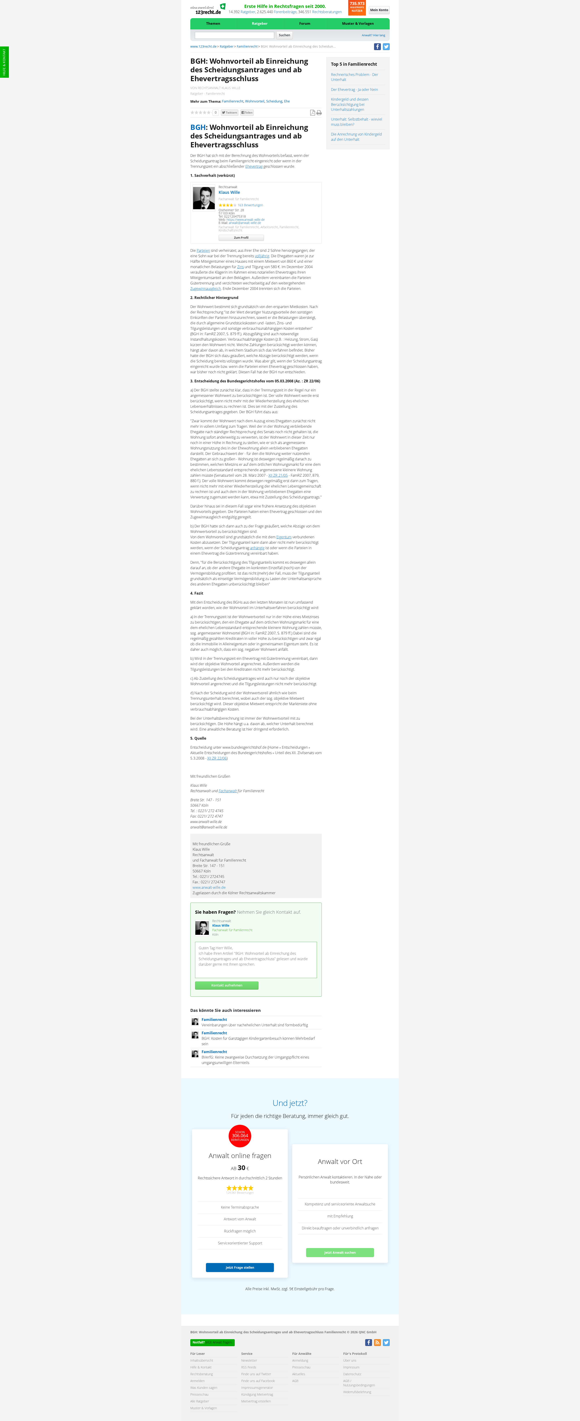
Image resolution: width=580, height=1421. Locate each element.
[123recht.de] (208, 9)
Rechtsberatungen (327, 12)
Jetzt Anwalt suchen (340, 1252)
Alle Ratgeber (199, 1401)
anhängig (257, 548)
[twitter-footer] (386, 1342)
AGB (295, 1381)
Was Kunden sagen (203, 1387)
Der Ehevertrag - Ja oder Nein (354, 90)
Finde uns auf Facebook (258, 1381)
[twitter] (386, 46)
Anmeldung (300, 1360)
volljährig (262, 256)
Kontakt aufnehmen (226, 985)
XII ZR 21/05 (278, 475)
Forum (304, 23)
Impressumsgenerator (257, 1387)
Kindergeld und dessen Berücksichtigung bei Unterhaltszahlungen (349, 105)
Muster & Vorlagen (358, 23)
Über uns (349, 1360)
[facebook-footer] (368, 1342)
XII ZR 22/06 (217, 758)
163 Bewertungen (250, 205)
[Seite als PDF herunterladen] (312, 113)
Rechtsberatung (201, 1374)
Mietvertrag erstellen (256, 1401)
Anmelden (197, 1381)
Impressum (351, 1367)
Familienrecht (247, 46)
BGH (198, 127)
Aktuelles (298, 1374)
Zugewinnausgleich (205, 289)
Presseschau (199, 1394)
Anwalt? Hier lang (373, 35)
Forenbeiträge (285, 12)
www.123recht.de (203, 46)
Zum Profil (241, 237)
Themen (213, 23)
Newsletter (249, 1360)
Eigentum (284, 537)
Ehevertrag (254, 166)
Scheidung (274, 101)
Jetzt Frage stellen (240, 1267)
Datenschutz (352, 1374)
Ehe (287, 101)
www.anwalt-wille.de (209, 887)
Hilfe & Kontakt (4, 62)
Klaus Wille (229, 193)
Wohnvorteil (254, 101)
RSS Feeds (248, 1367)
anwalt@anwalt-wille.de (245, 223)
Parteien (203, 251)
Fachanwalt (228, 791)
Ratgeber (248, 12)
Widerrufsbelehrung (357, 1392)
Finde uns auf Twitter (256, 1374)
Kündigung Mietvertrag (257, 1394)
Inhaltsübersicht (201, 1360)
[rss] (377, 1342)
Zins (240, 267)
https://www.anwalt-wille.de (246, 219)
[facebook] (377, 46)
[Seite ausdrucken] (319, 113)
